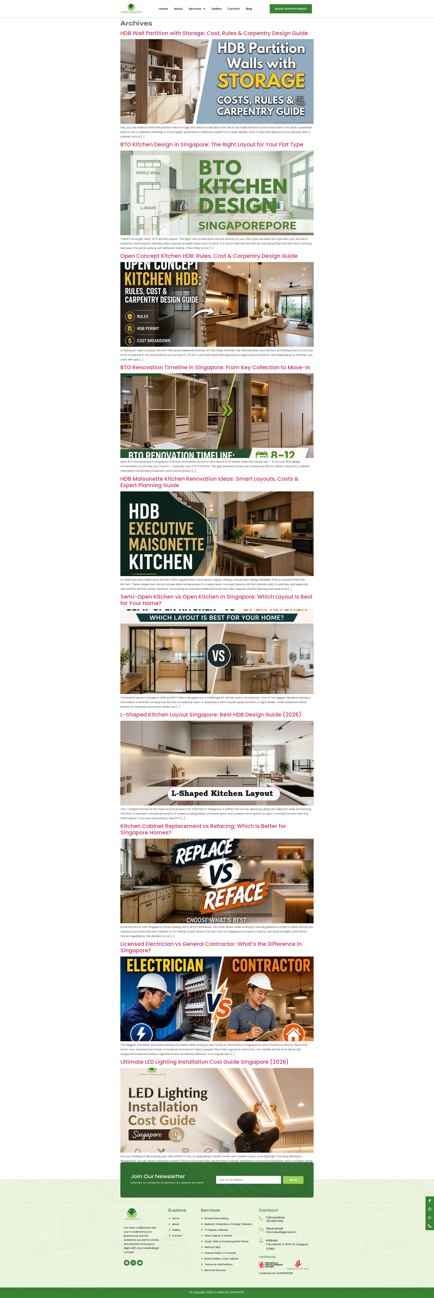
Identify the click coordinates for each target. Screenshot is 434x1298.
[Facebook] (127, 1263)
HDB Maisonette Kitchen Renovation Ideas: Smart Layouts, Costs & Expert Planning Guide (209, 482)
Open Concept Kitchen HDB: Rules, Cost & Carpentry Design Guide (209, 256)
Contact (234, 9)
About (178, 9)
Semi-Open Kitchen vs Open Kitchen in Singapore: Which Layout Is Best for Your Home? (216, 600)
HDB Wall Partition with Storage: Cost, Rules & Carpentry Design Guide (214, 33)
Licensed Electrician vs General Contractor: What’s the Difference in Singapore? (211, 947)
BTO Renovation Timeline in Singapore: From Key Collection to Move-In (215, 367)
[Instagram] (133, 1263)
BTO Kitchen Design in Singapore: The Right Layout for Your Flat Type (211, 144)
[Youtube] (140, 1263)
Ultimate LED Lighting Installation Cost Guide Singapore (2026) (204, 1062)
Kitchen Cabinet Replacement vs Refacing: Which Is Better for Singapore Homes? (203, 829)
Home (163, 9)
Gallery (217, 9)
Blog (249, 9)
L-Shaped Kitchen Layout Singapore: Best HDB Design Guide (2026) (210, 714)
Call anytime (275, 1218)
